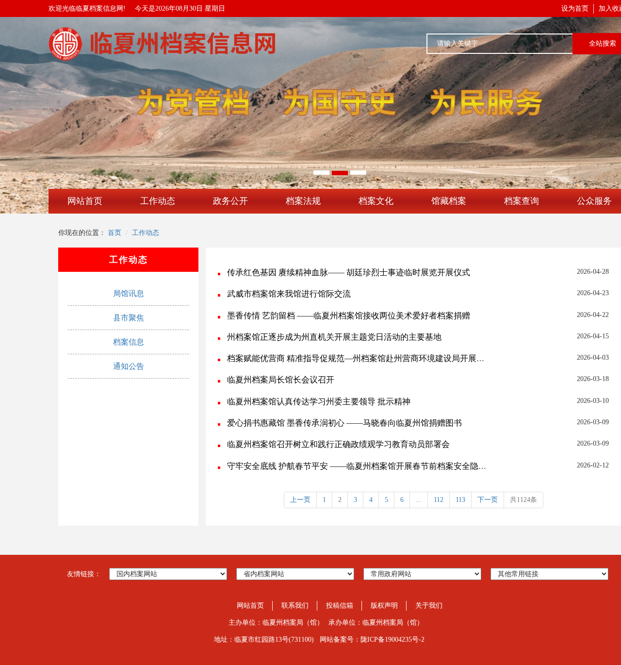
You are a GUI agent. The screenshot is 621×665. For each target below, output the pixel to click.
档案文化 (376, 201)
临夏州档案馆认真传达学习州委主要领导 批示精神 (318, 401)
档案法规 (303, 201)
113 (460, 499)
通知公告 (128, 366)
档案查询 (521, 201)
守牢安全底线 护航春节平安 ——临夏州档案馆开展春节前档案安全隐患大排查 (369, 466)
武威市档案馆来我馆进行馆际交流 (289, 294)
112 (438, 499)
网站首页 (84, 201)
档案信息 (128, 342)
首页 (114, 232)
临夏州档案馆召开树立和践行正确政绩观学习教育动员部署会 (338, 444)
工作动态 (157, 201)
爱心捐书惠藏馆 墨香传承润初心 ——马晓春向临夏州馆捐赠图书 (344, 423)
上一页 (300, 499)
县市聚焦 (128, 318)
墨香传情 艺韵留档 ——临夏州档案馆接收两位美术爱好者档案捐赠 (348, 315)
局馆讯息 (128, 293)
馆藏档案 (448, 201)
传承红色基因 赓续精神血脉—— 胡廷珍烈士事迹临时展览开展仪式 (348, 272)
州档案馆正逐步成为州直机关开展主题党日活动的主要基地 (334, 337)
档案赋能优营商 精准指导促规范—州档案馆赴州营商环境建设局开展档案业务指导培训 (384, 358)
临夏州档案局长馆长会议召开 (280, 379)
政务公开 (230, 201)
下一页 (487, 499)
